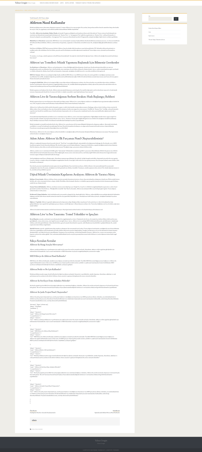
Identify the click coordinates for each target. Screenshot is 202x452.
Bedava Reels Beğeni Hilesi (49, 3)
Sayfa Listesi (69, 3)
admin (47, 18)
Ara (149, 16)
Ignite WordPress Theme (93, 450)
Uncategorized (30, 10)
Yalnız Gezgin (21, 3)
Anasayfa (19, 10)
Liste (62, 3)
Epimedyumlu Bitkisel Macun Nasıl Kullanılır (107, 412)
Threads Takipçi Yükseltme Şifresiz (88, 3)
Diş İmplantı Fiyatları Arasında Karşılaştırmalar (43, 412)
